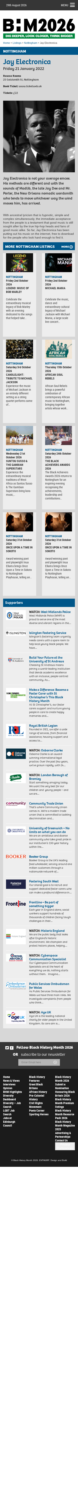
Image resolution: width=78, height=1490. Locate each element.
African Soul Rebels (54, 376)
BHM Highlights (12, 1092)
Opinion (7, 1088)
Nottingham (30, 43)
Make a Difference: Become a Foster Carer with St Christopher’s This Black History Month (48, 695)
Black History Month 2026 (63, 1079)
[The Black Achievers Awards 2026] (58, 435)
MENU (64, 5)
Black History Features (37, 1079)
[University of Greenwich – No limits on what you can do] (16, 830)
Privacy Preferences (65, 1146)
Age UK (46, 1012)
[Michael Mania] (58, 262)
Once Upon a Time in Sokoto (19, 549)
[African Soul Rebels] (58, 349)
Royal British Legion (43, 725)
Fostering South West (44, 881)
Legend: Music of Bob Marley (17, 290)
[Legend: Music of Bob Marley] (19, 262)
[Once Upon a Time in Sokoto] (19, 521)
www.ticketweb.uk (30, 86)
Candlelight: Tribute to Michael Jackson (19, 378)
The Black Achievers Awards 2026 (57, 464)
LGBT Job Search (9, 1112)
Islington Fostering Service (47, 633)
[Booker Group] (16, 856)
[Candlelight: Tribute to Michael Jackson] (19, 349)
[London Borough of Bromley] (16, 778)
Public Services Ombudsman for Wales (49, 986)
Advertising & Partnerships (63, 1135)
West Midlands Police (56, 612)
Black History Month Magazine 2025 (65, 1125)
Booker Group (39, 856)
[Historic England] (16, 936)
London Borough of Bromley (48, 777)
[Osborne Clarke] (16, 754)
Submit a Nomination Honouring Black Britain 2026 (65, 1089)
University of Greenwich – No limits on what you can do (49, 830)
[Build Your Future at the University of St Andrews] (16, 660)
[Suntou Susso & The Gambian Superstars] (19, 435)
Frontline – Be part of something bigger (43, 904)
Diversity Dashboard (9, 1097)
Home (6, 43)
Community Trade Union (46, 803)
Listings (17, 43)
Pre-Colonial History (36, 1097)
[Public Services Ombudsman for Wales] (16, 985)
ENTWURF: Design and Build (53, 1160)
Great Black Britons (36, 1086)
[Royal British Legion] (16, 731)
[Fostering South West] (16, 884)
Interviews (9, 1084)
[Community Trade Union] (16, 805)
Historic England (53, 930)
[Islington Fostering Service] (16, 633)
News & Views (11, 1081)
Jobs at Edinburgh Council (9, 1121)
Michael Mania (55, 288)
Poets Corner (37, 1110)
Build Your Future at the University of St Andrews (46, 659)
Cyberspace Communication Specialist (47, 957)
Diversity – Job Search (12, 1105)
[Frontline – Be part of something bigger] (16, 903)
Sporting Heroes (38, 1114)
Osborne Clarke (52, 750)
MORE (65, 247)
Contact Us (61, 1140)
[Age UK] (16, 1017)
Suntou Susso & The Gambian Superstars (16, 464)
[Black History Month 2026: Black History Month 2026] (39, 29)
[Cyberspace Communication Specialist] (16, 957)
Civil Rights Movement (36, 1105)
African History (38, 1092)
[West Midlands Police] (16, 615)
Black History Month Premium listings (64, 1103)
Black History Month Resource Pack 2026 (64, 1114)
